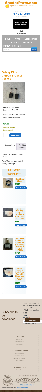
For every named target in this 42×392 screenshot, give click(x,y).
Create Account (19, 341)
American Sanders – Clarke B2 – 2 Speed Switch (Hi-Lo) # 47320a (19, 244)
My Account (21, 34)
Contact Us (19, 370)
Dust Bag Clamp (20, 180)
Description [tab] (10, 145)
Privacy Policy (19, 353)
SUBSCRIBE (32, 320)
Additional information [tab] (24, 146)
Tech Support (19, 360)
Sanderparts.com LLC (23, 387)
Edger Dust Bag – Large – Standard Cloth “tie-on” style (20, 213)
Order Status (19, 344)
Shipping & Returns (19, 358)
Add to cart (15, 135)
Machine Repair (19, 356)
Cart (21, 31)
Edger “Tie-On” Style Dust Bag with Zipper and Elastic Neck (20, 274)
